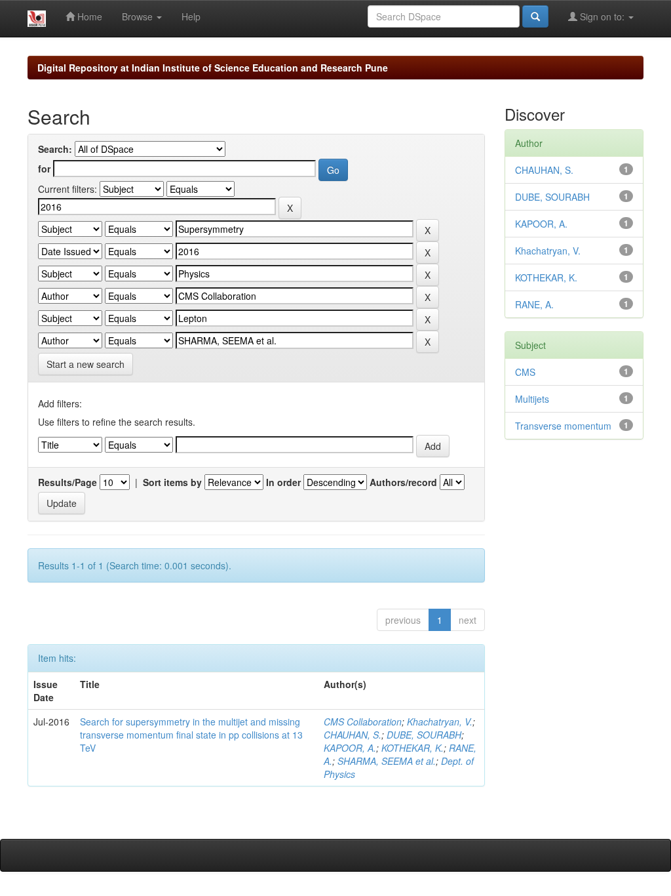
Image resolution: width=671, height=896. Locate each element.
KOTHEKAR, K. (412, 747)
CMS (525, 371)
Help (191, 16)
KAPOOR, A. (350, 747)
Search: (55, 148)
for (44, 168)
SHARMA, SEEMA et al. (386, 760)
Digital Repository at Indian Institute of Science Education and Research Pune (212, 67)
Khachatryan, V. (439, 721)
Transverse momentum (563, 425)
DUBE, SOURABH (424, 734)
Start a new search (86, 364)
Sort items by (172, 482)
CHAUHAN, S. (352, 734)
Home (88, 16)
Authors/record (403, 482)
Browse (138, 16)
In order (283, 482)
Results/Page (67, 482)
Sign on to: (602, 16)
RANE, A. (534, 304)
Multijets (532, 398)
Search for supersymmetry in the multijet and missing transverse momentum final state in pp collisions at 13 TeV (191, 734)
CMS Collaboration (363, 721)
